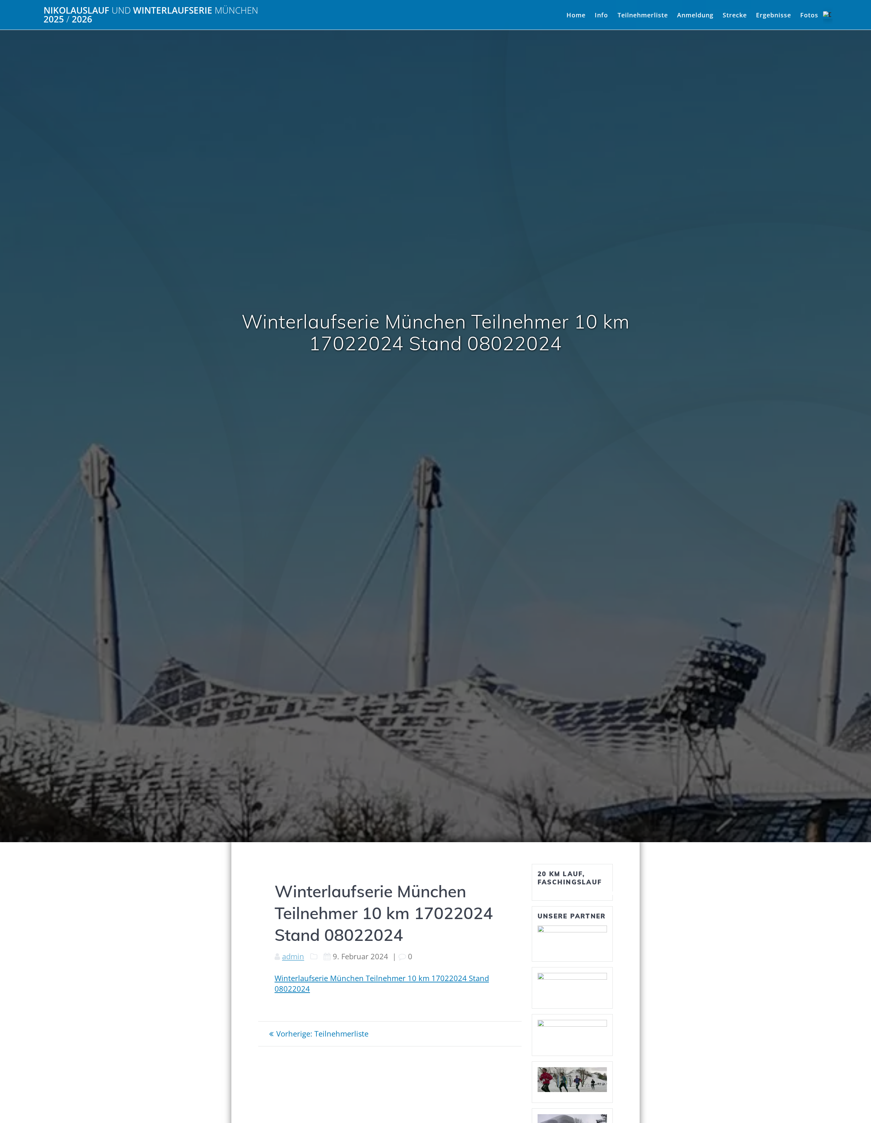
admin (293, 956)
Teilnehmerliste (643, 15)
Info (601, 15)
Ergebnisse (773, 15)
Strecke (735, 15)
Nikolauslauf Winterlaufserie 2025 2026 (151, 14)
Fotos (809, 15)
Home (576, 15)
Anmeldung (695, 15)
